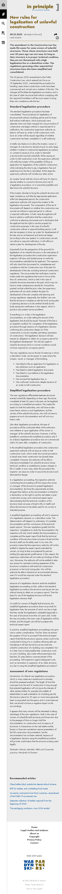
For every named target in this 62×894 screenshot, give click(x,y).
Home (34, 827)
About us (34, 833)
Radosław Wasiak (34, 761)
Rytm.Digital (37, 888)
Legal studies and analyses (34, 830)
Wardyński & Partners (37, 880)
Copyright (34, 836)
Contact (34, 842)
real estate (15, 37)
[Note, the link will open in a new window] (34, 864)
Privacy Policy (34, 839)
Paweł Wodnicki (37, 884)
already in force (32, 34)
